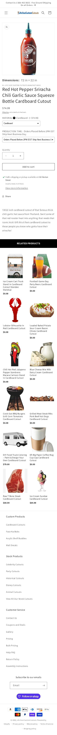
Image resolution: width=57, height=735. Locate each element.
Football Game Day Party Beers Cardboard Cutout (41, 284)
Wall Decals (11, 545)
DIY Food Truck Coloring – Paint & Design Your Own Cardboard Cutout (15, 457)
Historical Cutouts (15, 578)
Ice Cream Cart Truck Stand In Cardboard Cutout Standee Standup (13, 285)
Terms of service (46, 724)
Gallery (9, 631)
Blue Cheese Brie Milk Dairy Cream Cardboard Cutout (41, 372)
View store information (16, 188)
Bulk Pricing (12, 645)
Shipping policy (30, 729)
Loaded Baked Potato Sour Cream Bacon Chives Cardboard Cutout (40, 329)
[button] (6, 12)
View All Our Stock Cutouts (19, 598)
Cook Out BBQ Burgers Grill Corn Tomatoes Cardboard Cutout (14, 416)
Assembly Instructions (17, 666)
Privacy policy (18, 724)
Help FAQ (10, 652)
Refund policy (32, 724)
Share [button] (8, 196)
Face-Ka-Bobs (12, 531)
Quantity (6, 150)
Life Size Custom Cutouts (27, 720)
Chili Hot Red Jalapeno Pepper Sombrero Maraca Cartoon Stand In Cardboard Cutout (14, 373)
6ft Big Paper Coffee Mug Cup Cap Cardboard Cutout (42, 457)
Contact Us (11, 618)
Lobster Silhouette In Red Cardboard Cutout (14, 327)
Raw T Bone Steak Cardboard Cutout (12, 497)
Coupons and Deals (15, 624)
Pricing (9, 638)
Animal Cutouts (13, 592)
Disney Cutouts (13, 585)
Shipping (5, 112)
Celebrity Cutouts (14, 564)
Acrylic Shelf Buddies (16, 538)
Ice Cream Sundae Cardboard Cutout (39, 497)
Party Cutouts (13, 571)
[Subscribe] (43, 685)
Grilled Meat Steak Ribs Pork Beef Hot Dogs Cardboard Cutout (41, 416)
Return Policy (12, 659)
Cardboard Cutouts (15, 524)
